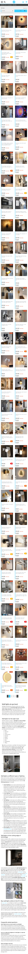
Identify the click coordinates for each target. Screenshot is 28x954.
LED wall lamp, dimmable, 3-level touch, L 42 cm (6, 393)
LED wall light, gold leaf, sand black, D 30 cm (21, 31)
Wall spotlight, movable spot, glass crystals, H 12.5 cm (21, 98)
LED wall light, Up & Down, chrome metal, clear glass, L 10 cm (7, 167)
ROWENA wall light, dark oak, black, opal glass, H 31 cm (21, 460)
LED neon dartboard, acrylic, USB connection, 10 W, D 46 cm (21, 121)
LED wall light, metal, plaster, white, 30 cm (21, 53)
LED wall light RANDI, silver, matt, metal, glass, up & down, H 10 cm (21, 347)
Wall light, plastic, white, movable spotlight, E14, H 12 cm (7, 370)
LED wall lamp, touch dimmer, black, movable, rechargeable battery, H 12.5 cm (21, 686)
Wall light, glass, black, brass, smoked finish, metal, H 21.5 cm (7, 483)
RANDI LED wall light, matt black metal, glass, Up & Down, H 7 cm (7, 550)
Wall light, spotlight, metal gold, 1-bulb (7, 505)
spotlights (24, 875)
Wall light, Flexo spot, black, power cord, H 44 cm (6, 31)
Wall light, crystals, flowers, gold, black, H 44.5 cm (6, 234)
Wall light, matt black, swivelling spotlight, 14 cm (7, 279)
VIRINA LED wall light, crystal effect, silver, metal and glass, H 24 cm (7, 437)
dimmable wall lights (7, 829)
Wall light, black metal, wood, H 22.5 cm (21, 415)
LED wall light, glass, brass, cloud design (21, 483)
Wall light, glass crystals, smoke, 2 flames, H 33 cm (21, 664)
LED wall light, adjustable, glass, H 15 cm (7, 460)
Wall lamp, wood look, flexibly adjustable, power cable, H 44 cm (21, 302)
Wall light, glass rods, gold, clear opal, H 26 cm (21, 641)
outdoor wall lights (18, 914)
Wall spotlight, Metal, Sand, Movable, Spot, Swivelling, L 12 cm (7, 641)
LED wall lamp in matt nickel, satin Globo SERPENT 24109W (7, 618)
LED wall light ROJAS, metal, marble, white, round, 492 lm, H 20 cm (7, 686)
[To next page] (15, 696)
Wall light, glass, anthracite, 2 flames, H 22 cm (21, 528)
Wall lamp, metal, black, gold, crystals (21, 144)
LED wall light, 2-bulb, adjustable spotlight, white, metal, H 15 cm (6, 53)
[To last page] (17, 696)
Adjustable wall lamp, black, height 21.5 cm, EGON (6, 347)
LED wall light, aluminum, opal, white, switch (21, 550)
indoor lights (4, 903)
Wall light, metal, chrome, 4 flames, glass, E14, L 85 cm (6, 212)
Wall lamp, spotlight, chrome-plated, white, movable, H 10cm (21, 212)
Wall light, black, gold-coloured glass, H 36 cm (21, 393)
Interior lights (4, 5)
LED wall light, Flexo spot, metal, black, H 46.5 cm (20, 618)
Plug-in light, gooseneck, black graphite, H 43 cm (7, 415)
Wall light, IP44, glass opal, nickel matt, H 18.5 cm (6, 528)
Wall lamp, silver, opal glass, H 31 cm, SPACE (21, 234)
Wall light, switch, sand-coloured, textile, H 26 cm (20, 167)
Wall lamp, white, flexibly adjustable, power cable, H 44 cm (21, 279)
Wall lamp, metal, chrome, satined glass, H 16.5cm (6, 190)
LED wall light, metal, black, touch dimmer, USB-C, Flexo (6, 595)
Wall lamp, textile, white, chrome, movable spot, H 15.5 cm (21, 505)
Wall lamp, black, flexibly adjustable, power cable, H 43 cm (7, 121)
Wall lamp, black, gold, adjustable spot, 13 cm (19, 437)
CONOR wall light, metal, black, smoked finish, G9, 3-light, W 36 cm (21, 595)
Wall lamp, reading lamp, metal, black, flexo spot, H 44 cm (7, 302)
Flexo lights (23, 876)
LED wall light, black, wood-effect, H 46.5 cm (20, 190)
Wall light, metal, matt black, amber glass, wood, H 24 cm (21, 370)
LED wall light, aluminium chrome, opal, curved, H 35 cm (7, 664)
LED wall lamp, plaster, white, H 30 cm (21, 76)
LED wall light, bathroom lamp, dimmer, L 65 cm (21, 257)
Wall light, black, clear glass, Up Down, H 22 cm (7, 98)
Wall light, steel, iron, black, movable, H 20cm (6, 325)
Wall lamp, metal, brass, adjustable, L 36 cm (6, 76)
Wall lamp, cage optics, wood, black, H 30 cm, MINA (21, 325)
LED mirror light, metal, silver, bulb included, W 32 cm (21, 573)
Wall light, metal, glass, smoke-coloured (7, 257)
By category (10, 5)
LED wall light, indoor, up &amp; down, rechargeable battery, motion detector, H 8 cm (7, 144)
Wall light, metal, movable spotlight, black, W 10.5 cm (6, 573)
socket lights (20, 872)
